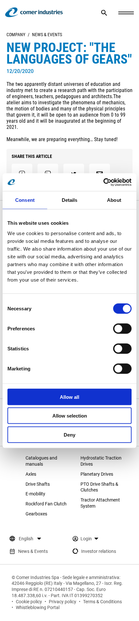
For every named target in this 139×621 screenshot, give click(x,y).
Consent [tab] (25, 200)
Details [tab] (70, 200)
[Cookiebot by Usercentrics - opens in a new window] (103, 182)
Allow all (69, 396)
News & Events (47, 34)
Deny (69, 434)
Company (15, 34)
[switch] (122, 328)
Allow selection (69, 416)
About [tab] (114, 200)
